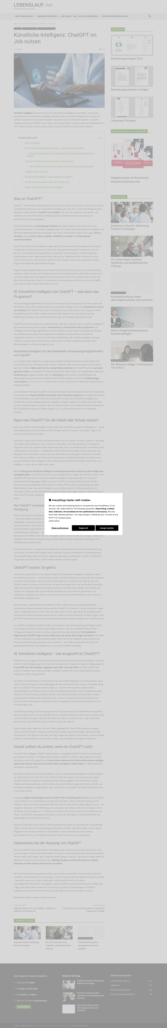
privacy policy (65, 517)
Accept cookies (107, 528)
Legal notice (54, 520)
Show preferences (60, 528)
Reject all (83, 528)
